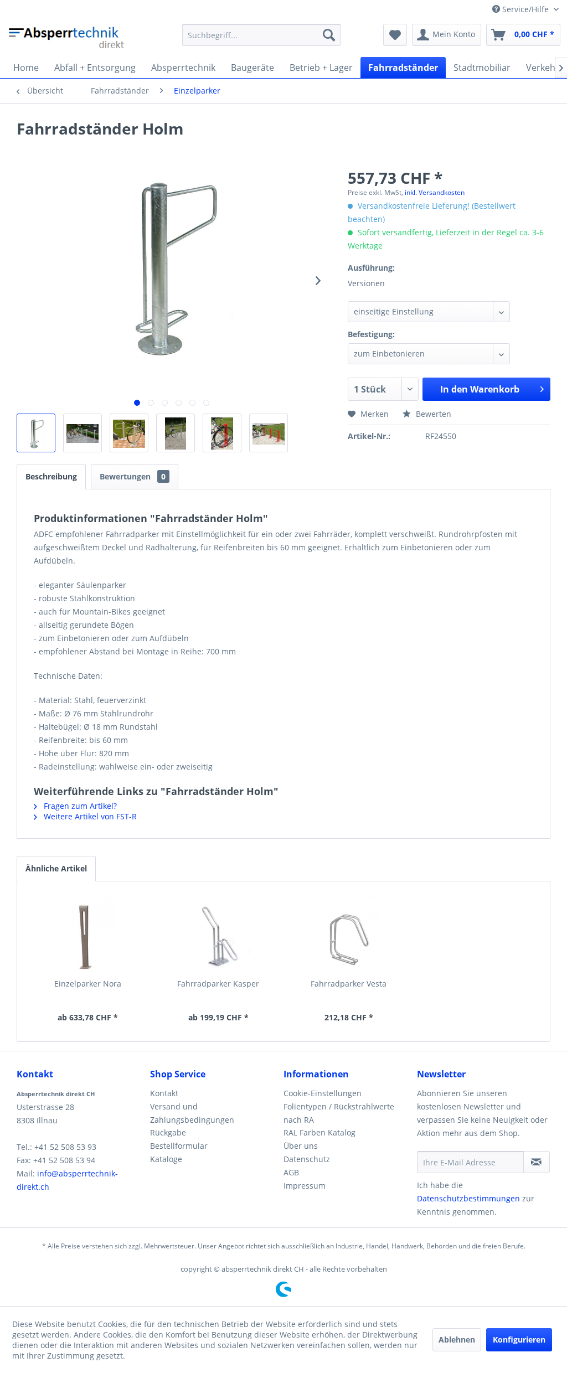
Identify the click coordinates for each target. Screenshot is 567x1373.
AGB (291, 1172)
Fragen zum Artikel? (79, 806)
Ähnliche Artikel (56, 868)
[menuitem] (261, 35)
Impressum (305, 1185)
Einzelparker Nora (87, 983)
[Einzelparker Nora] (88, 934)
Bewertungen (133, 476)
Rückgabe (168, 1132)
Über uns (301, 1145)
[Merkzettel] (395, 35)
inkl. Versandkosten (435, 192)
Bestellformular (179, 1145)
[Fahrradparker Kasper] (219, 934)
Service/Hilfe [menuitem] (525, 9)
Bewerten (432, 414)
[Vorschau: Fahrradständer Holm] (36, 433)
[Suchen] (329, 35)
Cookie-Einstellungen (323, 1093)
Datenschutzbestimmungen (468, 1198)
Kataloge (166, 1159)
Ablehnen (457, 1339)
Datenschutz (307, 1159)
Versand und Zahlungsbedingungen (192, 1113)
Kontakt (164, 1093)
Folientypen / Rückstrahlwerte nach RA (339, 1113)
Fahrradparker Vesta (348, 983)
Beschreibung (51, 476)
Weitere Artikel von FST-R (89, 816)
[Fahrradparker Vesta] (349, 934)
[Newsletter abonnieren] (536, 1162)
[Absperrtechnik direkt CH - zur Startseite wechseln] (68, 37)
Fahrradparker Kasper (218, 983)
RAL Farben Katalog (319, 1132)
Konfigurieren (519, 1339)
